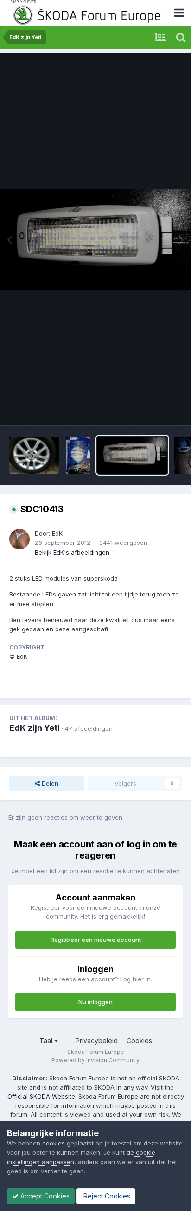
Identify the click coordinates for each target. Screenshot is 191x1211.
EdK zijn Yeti (34, 728)
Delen (49, 783)
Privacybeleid (97, 1041)
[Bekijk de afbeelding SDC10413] (132, 455)
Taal (46, 1041)
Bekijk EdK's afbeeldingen (72, 552)
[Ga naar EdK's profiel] (19, 539)
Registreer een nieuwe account (96, 939)
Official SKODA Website (41, 1096)
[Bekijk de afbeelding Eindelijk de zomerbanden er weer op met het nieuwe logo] (34, 455)
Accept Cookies (44, 1196)
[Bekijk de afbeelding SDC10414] (78, 455)
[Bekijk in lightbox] (95, 239)
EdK (57, 533)
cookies (53, 1143)
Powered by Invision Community (95, 1060)
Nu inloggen (95, 1002)
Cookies (139, 1041)
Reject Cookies (106, 1196)
